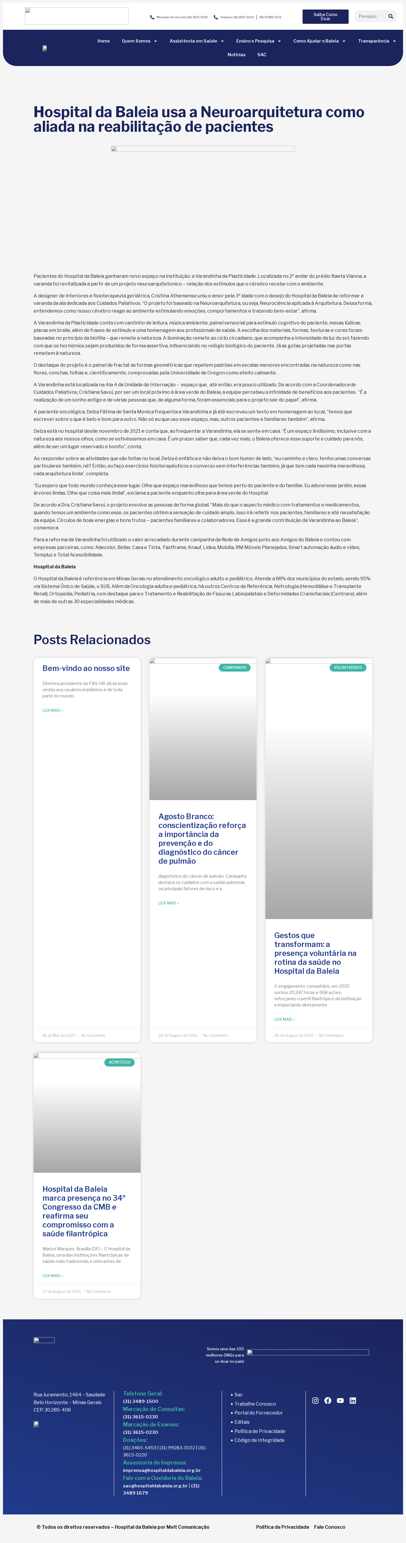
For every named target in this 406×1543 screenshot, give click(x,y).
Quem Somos (136, 41)
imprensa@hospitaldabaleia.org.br (162, 1470)
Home (103, 41)
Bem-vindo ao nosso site (86, 668)
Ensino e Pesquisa (255, 41)
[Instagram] (315, 1400)
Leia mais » (53, 710)
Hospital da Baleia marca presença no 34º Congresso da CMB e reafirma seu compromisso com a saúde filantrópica (84, 1211)
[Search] (391, 16)
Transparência (373, 41)
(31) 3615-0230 (140, 1417)
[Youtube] (340, 1400)
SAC (261, 54)
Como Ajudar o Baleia (316, 41)
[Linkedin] (352, 1400)
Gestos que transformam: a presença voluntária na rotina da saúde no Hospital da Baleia (315, 953)
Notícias (237, 54)
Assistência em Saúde (193, 41)
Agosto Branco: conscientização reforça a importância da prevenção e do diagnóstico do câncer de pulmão (202, 838)
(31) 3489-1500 (140, 1401)
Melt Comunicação (188, 1527)
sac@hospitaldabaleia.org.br (155, 1486)
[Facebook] (327, 1400)
